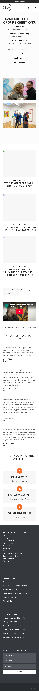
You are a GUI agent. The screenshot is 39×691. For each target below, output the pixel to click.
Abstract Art (19, 54)
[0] (35, 7)
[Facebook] (34, 688)
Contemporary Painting (19, 33)
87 (9, 293)
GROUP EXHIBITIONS (10, 538)
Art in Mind (7, 548)
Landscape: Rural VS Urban (12, 553)
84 (17, 290)
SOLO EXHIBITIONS (10, 541)
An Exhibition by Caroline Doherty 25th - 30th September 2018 (19, 272)
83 (13, 290)
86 (5, 293)
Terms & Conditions (10, 597)
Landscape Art (19, 58)
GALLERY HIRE (8, 543)
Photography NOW (19, 40)
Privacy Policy (7, 601)
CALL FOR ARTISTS (10, 536)
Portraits (19, 47)
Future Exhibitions (20, 1)
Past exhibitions (19, 180)
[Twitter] (28, 688)
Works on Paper (19, 62)
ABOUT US (7, 546)
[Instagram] (31, 688)
